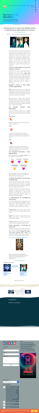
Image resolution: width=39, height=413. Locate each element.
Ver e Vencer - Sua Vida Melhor (10, 16)
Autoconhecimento (28, 343)
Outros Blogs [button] (23, 5)
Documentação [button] (16, 5)
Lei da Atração (29, 347)
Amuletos (22, 343)
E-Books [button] (28, 5)
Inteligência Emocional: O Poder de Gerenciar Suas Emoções (22, 291)
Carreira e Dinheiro (24, 345)
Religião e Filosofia (23, 350)
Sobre (12, 5)
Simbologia (29, 350)
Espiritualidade (31, 345)
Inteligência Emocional (20, 280)
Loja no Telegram (32, 6)
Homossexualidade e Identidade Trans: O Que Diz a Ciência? (17, 292)
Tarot (33, 350)
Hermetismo (22, 347)
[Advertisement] (19, 334)
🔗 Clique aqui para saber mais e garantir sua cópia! (18, 237)
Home (9, 5)
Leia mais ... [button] (4, 411)
